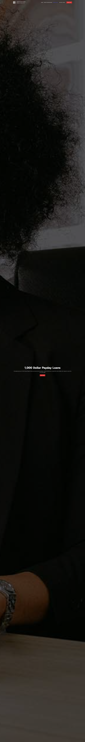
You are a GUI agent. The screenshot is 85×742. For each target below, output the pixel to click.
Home (42, 2)
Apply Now (69, 2)
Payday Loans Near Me (48, 2)
